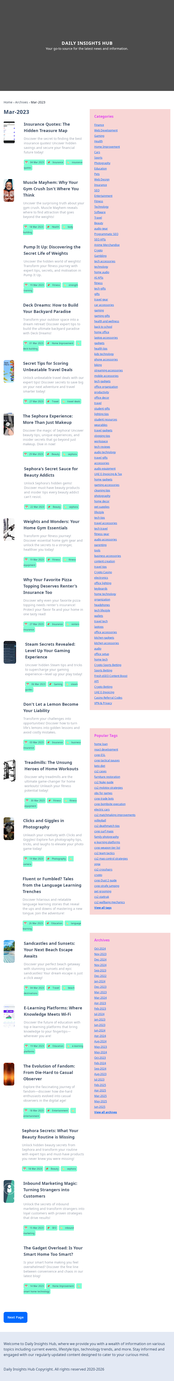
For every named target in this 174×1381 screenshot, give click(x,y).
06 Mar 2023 (35, 684)
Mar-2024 (100, 998)
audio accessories (105, 539)
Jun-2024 (99, 1030)
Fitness (53, 285)
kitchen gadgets (104, 638)
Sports (98, 158)
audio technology (105, 452)
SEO (51, 1227)
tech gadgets (102, 381)
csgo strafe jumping (106, 886)
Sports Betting (103, 670)
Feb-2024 (100, 1063)
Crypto (98, 250)
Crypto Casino (103, 572)
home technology (105, 594)
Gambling (100, 256)
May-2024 (100, 1052)
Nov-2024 (100, 965)
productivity (101, 392)
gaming (99, 310)
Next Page (15, 1317)
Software (100, 212)
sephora (70, 454)
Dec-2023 (100, 987)
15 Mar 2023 (34, 1227)
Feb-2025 (100, 1085)
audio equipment (105, 468)
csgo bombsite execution (110, 804)
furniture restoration (107, 777)
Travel (53, 401)
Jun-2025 (99, 1107)
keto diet (99, 766)
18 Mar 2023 (33, 226)
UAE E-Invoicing (104, 692)
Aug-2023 (100, 1074)
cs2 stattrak (101, 897)
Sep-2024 (100, 1069)
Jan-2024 (99, 981)
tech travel (101, 528)
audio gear (101, 228)
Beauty (52, 454)
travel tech (101, 621)
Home (8, 102)
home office (101, 332)
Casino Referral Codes (108, 698)
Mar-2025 (100, 1096)
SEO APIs (100, 239)
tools (97, 550)
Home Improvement (60, 343)
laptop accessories (106, 338)
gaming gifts (102, 316)
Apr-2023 (100, 1003)
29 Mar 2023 (33, 454)
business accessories (107, 556)
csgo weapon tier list (107, 848)
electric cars (102, 809)
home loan (101, 744)
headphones (102, 605)
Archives (21, 102)
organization (102, 599)
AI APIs (98, 278)
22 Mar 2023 (34, 506)
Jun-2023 (99, 1025)
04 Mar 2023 (34, 162)
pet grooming (102, 891)
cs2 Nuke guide (104, 782)
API (96, 681)
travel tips (100, 567)
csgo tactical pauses (107, 760)
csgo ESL (99, 755)
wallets (98, 616)
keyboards (100, 588)
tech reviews (102, 447)
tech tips (99, 518)
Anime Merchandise (107, 245)
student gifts (102, 408)
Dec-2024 (100, 959)
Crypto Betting (103, 687)
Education (54, 923)
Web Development (106, 130)
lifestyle (99, 512)
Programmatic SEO (106, 234)
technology (101, 267)
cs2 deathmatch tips (107, 826)
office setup (101, 654)
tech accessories (104, 261)
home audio (101, 272)
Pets (97, 174)
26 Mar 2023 (33, 923)
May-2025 (100, 1101)
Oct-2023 (100, 1058)
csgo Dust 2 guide (105, 880)
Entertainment (57, 1110)
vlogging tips (102, 436)
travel (98, 403)
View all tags (102, 908)
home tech (101, 659)
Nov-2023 (100, 954)
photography (102, 496)
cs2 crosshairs (103, 869)
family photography (106, 837)
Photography (56, 858)
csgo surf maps (104, 831)
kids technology (104, 354)
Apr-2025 (100, 1090)
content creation (104, 561)
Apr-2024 (100, 1036)
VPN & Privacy (103, 703)
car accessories (104, 305)
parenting (100, 545)
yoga (97, 864)
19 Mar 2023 (34, 285)
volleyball (100, 820)
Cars (97, 152)
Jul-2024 (99, 1014)
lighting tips (101, 414)
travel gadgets (103, 430)
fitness (98, 283)
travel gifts (101, 458)
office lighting (102, 583)
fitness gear (101, 534)
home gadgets (103, 479)
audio (97, 648)
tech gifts (100, 288)
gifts (97, 294)
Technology (101, 207)
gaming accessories (106, 485)
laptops (99, 627)
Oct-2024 (100, 949)
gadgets (99, 343)
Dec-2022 (100, 976)
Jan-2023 (99, 1019)
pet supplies (101, 507)
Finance (99, 125)
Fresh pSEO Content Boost (110, 676)
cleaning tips (102, 490)
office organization (106, 387)
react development (106, 749)
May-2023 (100, 1047)
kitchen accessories (106, 643)
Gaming (55, 684)
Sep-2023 (100, 970)
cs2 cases (100, 771)
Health (53, 226)
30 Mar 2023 (35, 800)
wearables (100, 425)
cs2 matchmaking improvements (114, 815)
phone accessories (106, 359)
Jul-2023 (99, 1079)
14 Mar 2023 (34, 1286)
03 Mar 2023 (34, 742)
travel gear (101, 299)
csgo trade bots (104, 799)
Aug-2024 (100, 1041)
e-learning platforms (107, 842)
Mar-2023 (100, 992)
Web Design (101, 179)
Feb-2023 (100, 1009)
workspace (101, 441)
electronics (101, 578)
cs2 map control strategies (111, 859)
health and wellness (106, 321)
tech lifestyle (102, 610)
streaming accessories (108, 370)
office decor (101, 398)
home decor (101, 501)
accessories (101, 463)
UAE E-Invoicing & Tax (108, 474)
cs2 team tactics (104, 853)
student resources (105, 419)
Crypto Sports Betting (107, 665)
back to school (103, 327)
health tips (100, 348)
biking (98, 365)
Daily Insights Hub (87, 43)
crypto (98, 875)
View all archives (105, 1112)
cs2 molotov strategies (108, 788)
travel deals (71, 401)
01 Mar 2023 (33, 343)
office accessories (105, 632)
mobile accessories (106, 376)
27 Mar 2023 (33, 401)
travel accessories (105, 523)
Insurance (55, 162)
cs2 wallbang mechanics (109, 902)
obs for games (103, 793)
